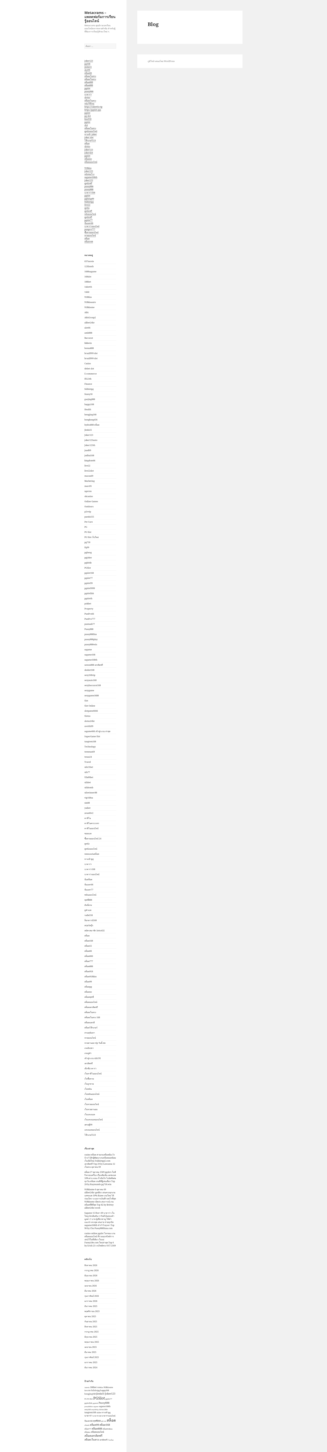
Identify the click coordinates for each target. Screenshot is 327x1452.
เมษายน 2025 (90, 1347)
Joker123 (88, 435)
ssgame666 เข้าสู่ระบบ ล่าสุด (97, 731)
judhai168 (89, 455)
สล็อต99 (88, 981)
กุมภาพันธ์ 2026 (91, 1296)
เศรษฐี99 (88, 1124)
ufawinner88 (90, 792)
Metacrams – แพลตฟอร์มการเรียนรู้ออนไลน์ (99, 16)
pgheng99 (89, 198)
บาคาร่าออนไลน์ (91, 226)
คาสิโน (87, 818)
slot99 (87, 70)
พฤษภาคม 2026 (91, 1280)
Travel (87, 762)
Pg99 (86, 547)
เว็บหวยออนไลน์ (91, 1104)
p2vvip (87, 511)
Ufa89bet (88, 777)
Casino (87, 363)
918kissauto (90, 302)
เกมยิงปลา (89, 1048)
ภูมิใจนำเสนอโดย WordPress (161, 61)
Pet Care (88, 521)
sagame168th (90, 177)
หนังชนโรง (89, 174)
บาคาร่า (88, 94)
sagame (88, 649)
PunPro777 (89, 619)
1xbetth (88, 286)
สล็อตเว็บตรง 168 (92, 1017)
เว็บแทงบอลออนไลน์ (93, 1119)
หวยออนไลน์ (90, 235)
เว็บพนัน (88, 1088)
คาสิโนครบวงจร (91, 823)
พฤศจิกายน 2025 (92, 1311)
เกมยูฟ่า (87, 1053)
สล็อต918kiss (90, 976)
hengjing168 (90, 414)
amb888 (88, 332)
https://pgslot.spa (92, 109)
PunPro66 (89, 613)
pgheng (88, 552)
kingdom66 (89, 460)
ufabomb (88, 787)
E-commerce (90, 373)
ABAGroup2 (90, 317)
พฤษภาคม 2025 (91, 1342)
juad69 (87, 450)
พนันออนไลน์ (90, 894)
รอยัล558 (88, 915)
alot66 (87, 327)
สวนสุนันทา (89, 1032)
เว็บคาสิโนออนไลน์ (93, 1073)
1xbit (86, 292)
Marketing (89, 481)
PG (85, 527)
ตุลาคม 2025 (90, 1316)
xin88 (87, 802)
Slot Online (89, 705)
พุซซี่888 (88, 899)
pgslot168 (89, 573)
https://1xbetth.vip (93, 106)
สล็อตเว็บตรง (90, 76)
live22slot (89, 470)
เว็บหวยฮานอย (90, 1109)
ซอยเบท (88, 833)
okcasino (88, 496)
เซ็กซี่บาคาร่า (90, 1068)
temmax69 (89, 751)
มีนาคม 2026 (90, 1290)
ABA (86, 312)
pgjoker (88, 557)
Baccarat (88, 338)
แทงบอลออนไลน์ (92, 1129)
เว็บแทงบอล (89, 1114)
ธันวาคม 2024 (90, 1367)
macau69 (88, 475)
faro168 (87, 1390)
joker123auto (90, 440)
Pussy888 (88, 629)
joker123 (88, 60)
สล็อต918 (88, 971)
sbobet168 (89, 670)
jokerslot (88, 152)
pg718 (87, 542)
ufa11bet (88, 767)
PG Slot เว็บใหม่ (91, 537)
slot (86, 125)
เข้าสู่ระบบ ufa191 (92, 1058)
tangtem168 (90, 741)
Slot (86, 700)
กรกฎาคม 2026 (91, 1270)
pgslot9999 (89, 588)
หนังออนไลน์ (90, 214)
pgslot (87, 88)
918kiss (87, 168)
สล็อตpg (88, 986)
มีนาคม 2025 (90, 1352)
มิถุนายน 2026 (90, 1275)
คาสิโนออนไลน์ (91, 828)
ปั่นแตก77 (88, 889)
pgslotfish (89, 593)
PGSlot (87, 567)
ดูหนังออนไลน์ (90, 131)
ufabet (87, 782)
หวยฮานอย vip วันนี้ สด (95, 1043)
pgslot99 (88, 583)
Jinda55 (88, 429)
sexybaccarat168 (92, 685)
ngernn (88, 491)
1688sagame (90, 271)
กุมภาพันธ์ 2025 (91, 1357)
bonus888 (89, 348)
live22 (87, 204)
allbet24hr (89, 322)
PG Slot (87, 532)
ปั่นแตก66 (88, 223)
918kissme (89, 307)
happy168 (89, 404)
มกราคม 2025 (90, 1362)
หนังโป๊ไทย (89, 103)
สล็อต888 (88, 82)
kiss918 (87, 119)
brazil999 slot (91, 353)
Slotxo (87, 716)
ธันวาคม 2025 (90, 1306)
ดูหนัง (87, 208)
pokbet (87, 603)
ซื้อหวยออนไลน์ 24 (92, 838)
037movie (89, 261)
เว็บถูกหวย (89, 1083)
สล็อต (87, 143)
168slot (87, 276)
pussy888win (90, 644)
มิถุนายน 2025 (90, 1336)
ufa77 (87, 772)
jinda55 (88, 67)
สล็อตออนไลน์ (90, 162)
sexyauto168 (90, 680)
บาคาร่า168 (89, 192)
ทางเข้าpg (89, 859)
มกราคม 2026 (90, 1301)
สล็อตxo (88, 158)
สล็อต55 (88, 945)
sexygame (89, 690)
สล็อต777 (88, 961)
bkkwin (88, 343)
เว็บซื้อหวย (89, 1078)
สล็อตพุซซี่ (89, 997)
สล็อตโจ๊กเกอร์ (90, 1027)
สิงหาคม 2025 (90, 1326)
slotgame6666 (91, 710)
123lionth (89, 266)
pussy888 (88, 91)
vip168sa (88, 797)
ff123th (87, 378)
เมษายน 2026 (90, 1285)
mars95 (88, 486)
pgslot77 (88, 220)
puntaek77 (89, 624)
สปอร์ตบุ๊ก (88, 925)
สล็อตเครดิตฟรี (91, 1007)
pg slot (87, 116)
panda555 (89, 516)
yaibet (87, 808)
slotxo (87, 97)
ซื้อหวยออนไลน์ (91, 232)
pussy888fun (90, 634)
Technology (90, 746)
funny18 (88, 394)
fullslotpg (89, 201)
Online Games (91, 501)
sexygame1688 (91, 695)
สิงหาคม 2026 (90, 1265)
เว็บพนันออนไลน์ (91, 1094)
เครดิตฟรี (88, 1063)
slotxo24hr (89, 721)
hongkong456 (90, 419)
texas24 (88, 756)
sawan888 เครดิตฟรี (93, 664)
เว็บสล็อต (88, 1099)
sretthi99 (88, 726)
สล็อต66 (88, 73)
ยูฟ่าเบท (87, 910)
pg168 (87, 63)
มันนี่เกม (88, 905)
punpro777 (89, 229)
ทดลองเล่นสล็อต (91, 854)
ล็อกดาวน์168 (90, 920)
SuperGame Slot (92, 736)
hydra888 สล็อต (91, 424)
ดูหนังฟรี (88, 183)
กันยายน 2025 (90, 1321)
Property (88, 608)
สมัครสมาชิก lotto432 (94, 930)
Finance (88, 384)
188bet (87, 281)
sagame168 (89, 654)
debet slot (89, 368)
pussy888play (91, 639)
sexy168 (87, 1409)
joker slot (89, 137)
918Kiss (88, 297)
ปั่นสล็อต (88, 879)
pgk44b (88, 562)
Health (87, 409)
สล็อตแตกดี (89, 1022)
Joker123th (89, 445)
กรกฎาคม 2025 (91, 1331)
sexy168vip (89, 675)
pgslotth (88, 598)
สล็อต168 (88, 241)
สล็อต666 (88, 956)
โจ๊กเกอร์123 (90, 140)
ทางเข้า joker (90, 134)
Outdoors (89, 506)
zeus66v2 (88, 813)
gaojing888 (89, 399)
